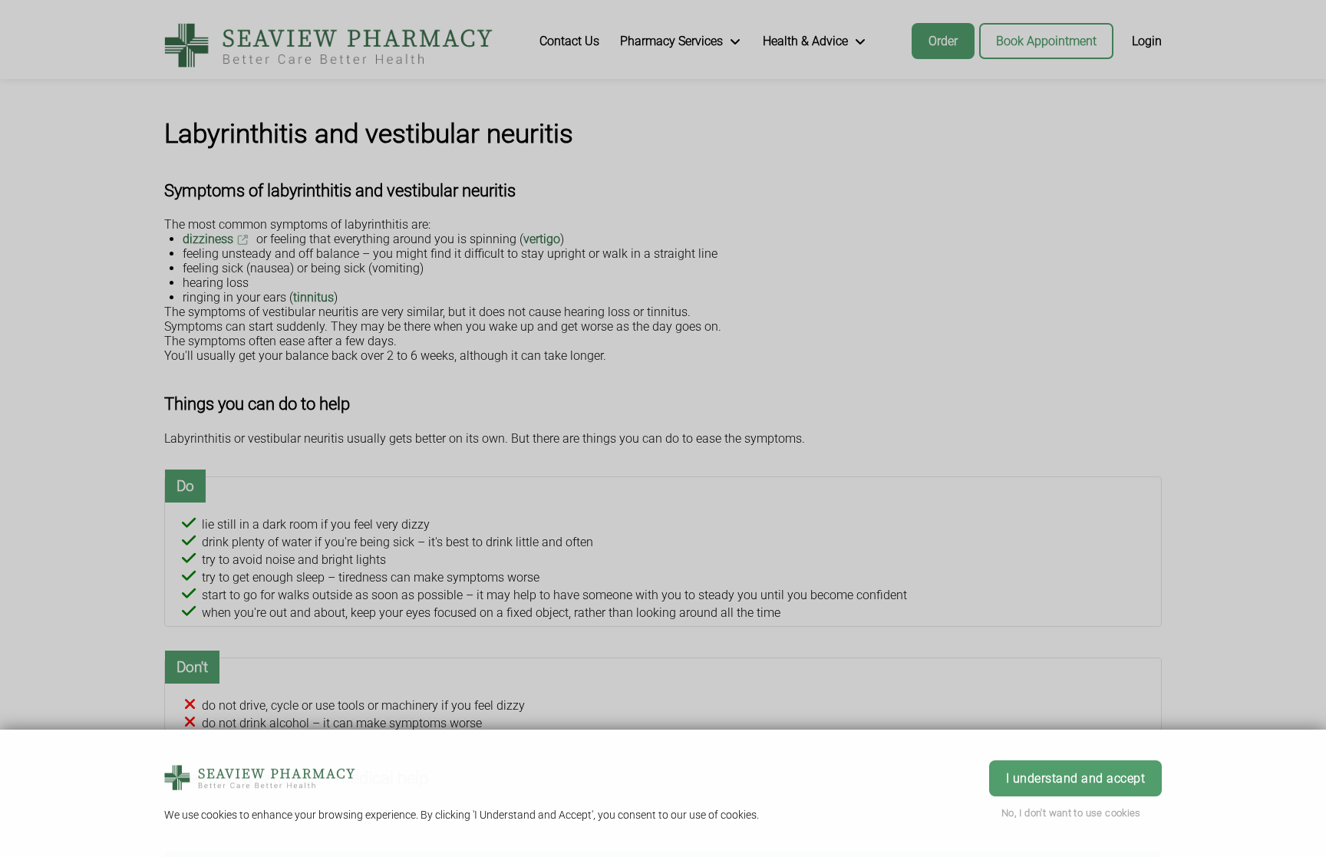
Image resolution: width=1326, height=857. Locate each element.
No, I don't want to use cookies (1071, 813)
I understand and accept (1075, 778)
